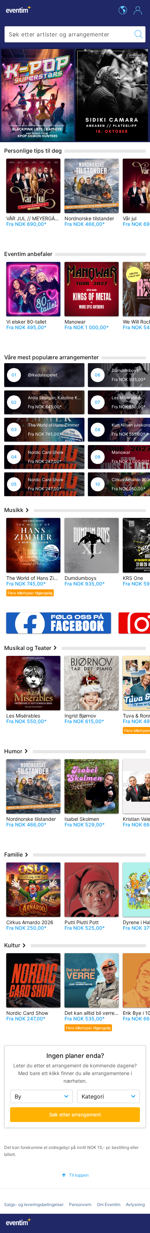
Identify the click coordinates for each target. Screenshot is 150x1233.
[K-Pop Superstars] (38, 95)
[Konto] (138, 10)
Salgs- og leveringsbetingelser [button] (33, 1204)
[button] (75, 1175)
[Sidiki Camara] (112, 95)
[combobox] (68, 34)
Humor (14, 751)
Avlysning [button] (135, 1204)
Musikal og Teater (28, 648)
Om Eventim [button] (108, 1204)
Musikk (14, 510)
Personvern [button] (80, 1204)
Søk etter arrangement (75, 1114)
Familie (14, 854)
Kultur (13, 945)
